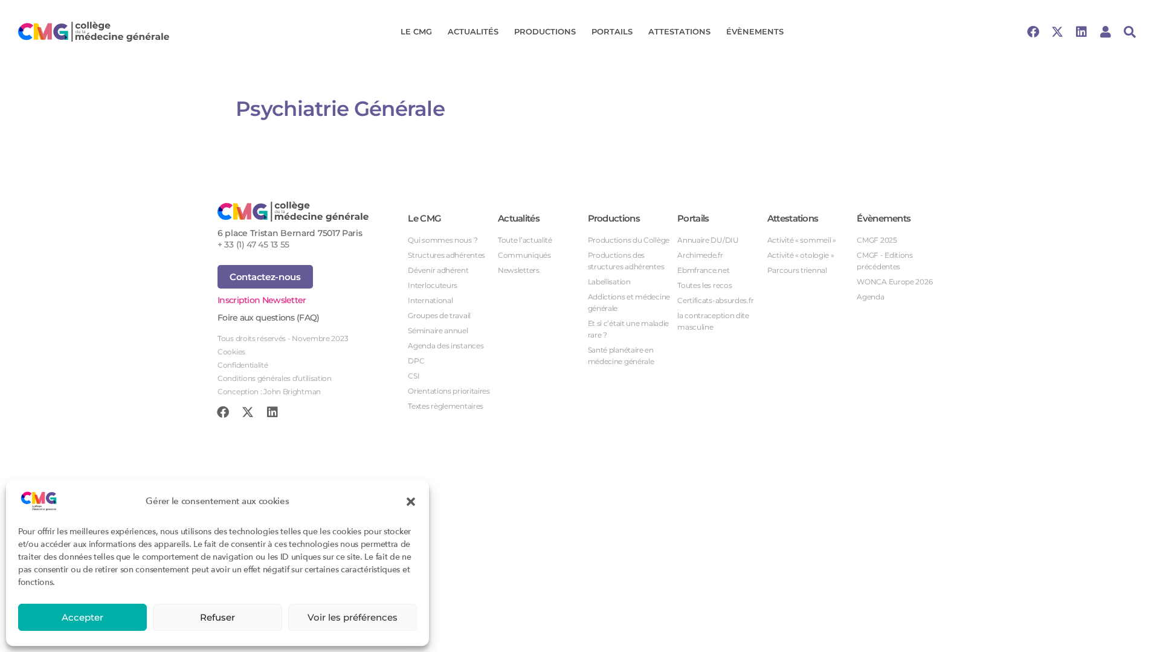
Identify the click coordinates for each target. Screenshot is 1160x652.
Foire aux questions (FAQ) (269, 317)
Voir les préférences (353, 617)
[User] (1106, 32)
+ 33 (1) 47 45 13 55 (253, 244)
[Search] (1130, 32)
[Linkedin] (1081, 32)
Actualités (473, 31)
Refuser (217, 617)
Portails (612, 31)
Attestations (679, 31)
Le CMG (416, 31)
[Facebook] (1033, 32)
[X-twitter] (1057, 32)
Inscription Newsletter (262, 300)
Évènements (755, 31)
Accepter (82, 617)
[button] (411, 501)
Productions (545, 31)
